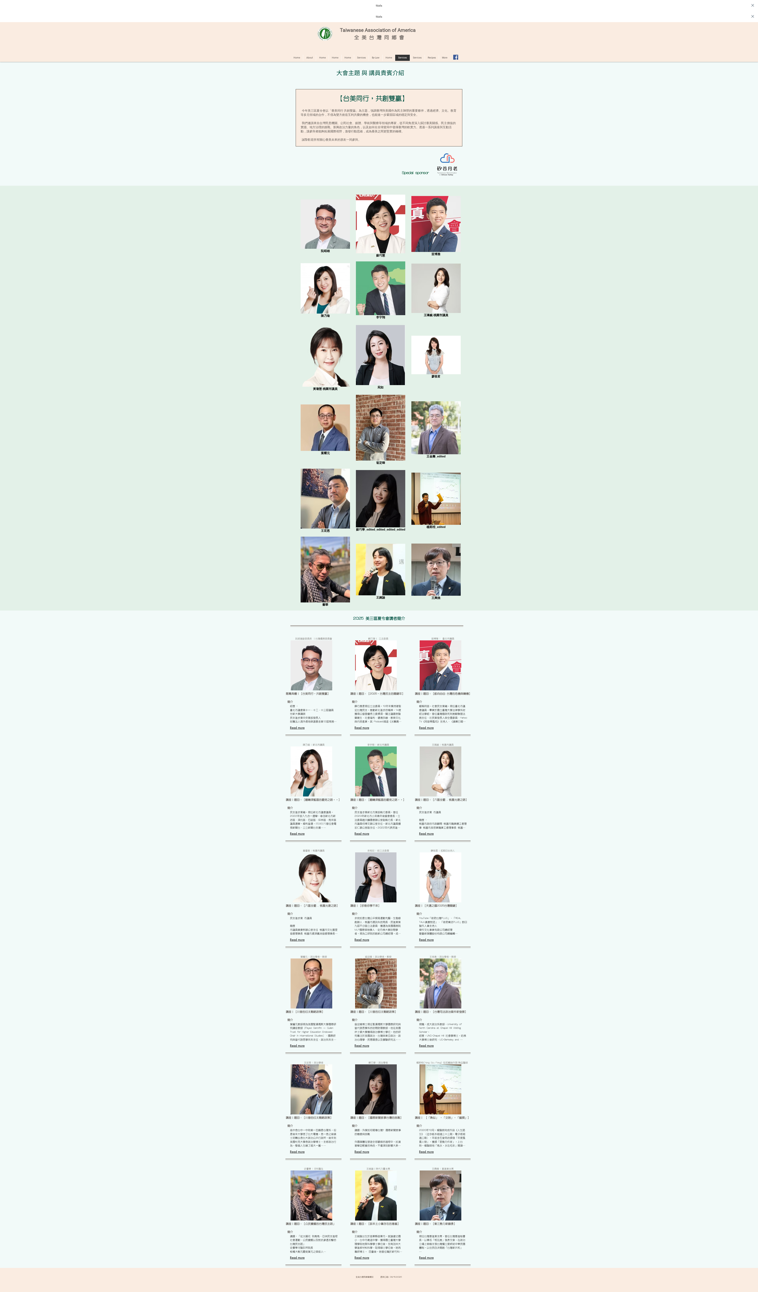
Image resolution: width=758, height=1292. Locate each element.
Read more (297, 728)
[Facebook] (455, 57)
